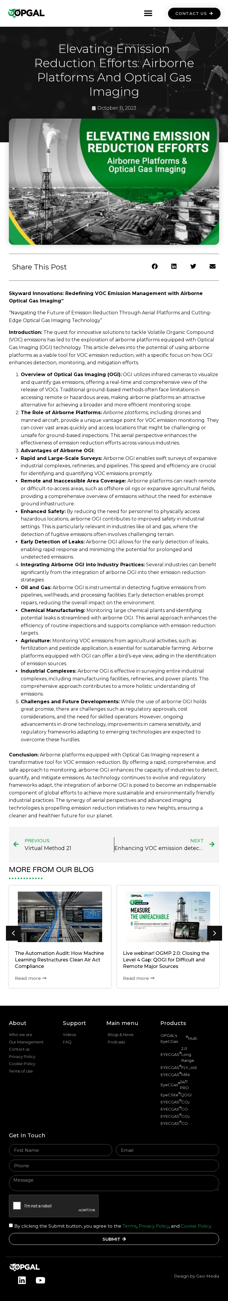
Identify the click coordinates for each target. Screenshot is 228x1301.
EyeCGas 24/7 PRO (175, 1084)
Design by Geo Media (196, 1276)
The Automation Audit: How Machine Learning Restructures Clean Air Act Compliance (59, 959)
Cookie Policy (196, 1226)
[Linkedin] (21, 1280)
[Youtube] (40, 1280)
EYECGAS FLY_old (179, 1067)
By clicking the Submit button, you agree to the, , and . (113, 1226)
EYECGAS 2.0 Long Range (177, 1054)
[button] (148, 13)
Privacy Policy (154, 1226)
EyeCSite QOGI (176, 1094)
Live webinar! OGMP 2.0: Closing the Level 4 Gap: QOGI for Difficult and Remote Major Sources (166, 959)
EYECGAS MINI (175, 1074)
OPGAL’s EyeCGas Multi (179, 1038)
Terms (129, 1226)
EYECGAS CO (175, 1101)
